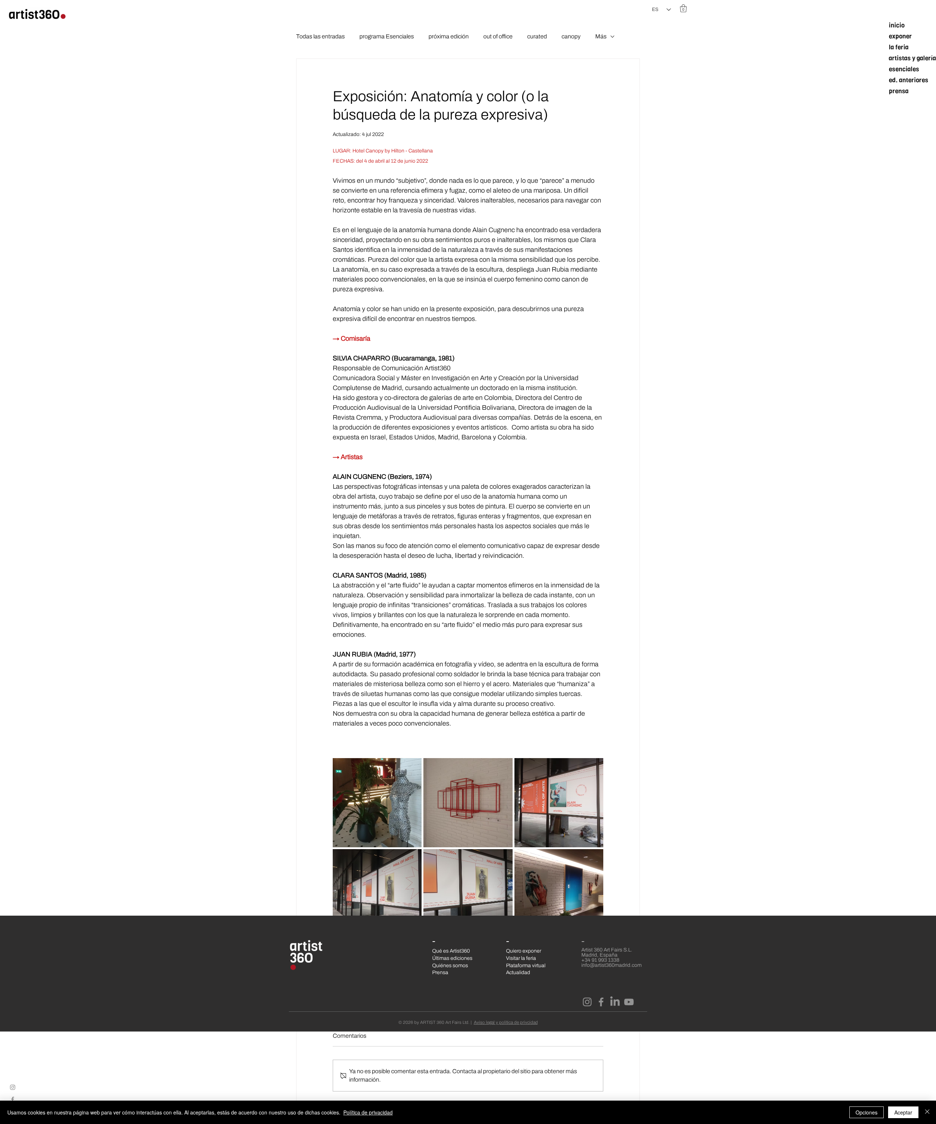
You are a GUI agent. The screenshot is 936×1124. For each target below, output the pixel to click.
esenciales (904, 69)
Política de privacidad (368, 1112)
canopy (571, 36)
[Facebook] (601, 1002)
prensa (899, 91)
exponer (900, 36)
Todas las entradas (320, 36)
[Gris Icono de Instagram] (12, 1087)
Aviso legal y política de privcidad (506, 1022)
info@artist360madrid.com (611, 965)
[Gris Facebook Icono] (12, 1099)
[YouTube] (629, 1002)
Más (601, 36)
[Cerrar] (927, 1112)
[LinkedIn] (615, 1002)
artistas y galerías (912, 58)
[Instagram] (587, 1002)
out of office (498, 36)
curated (537, 36)
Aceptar (903, 1112)
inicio (897, 25)
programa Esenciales (386, 36)
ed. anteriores (908, 80)
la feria (899, 47)
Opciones (867, 1112)
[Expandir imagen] (377, 802)
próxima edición (449, 36)
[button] (683, 8)
